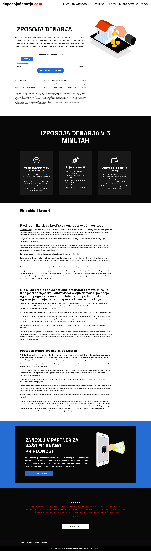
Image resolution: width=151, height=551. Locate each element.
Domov (66, 4)
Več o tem (97, 548)
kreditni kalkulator (56, 509)
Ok (91, 548)
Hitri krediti (99, 4)
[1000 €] (27, 63)
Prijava (144, 4)
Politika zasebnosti (128, 4)
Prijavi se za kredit (39, 473)
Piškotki (113, 4)
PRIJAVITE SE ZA (50, 71)
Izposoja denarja (80, 4)
